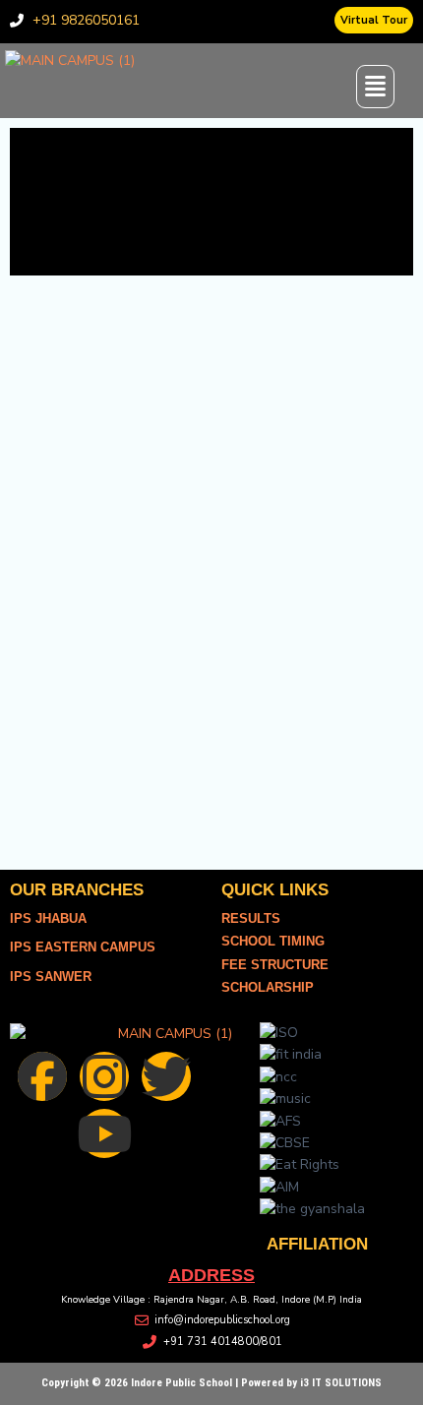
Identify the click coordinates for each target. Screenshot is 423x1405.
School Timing (273, 941)
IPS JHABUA (48, 918)
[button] (385, 86)
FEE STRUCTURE (275, 964)
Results (250, 918)
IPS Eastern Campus (82, 947)
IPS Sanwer (50, 976)
